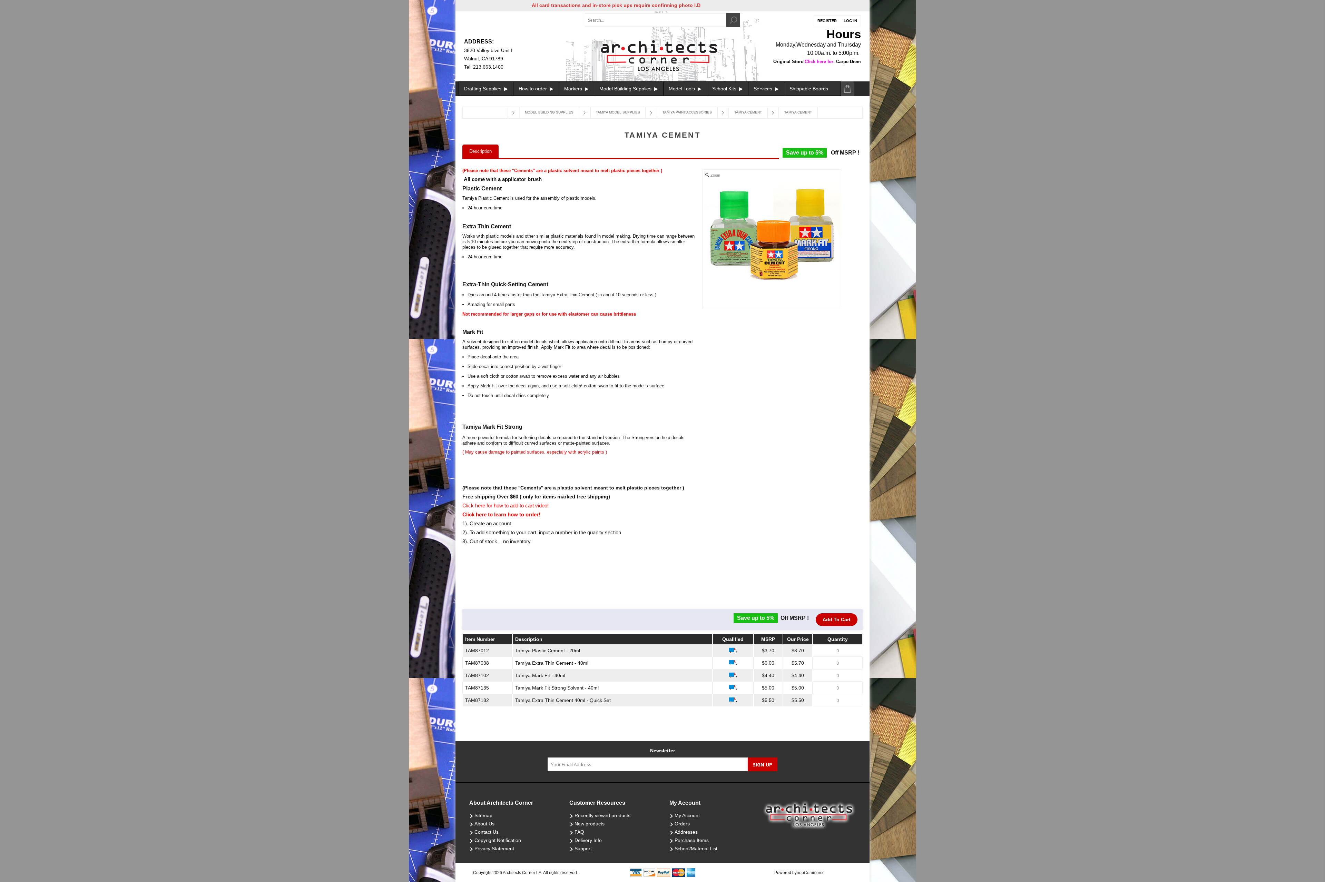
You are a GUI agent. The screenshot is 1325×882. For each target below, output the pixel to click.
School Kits (725, 88)
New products (590, 823)
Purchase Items (692, 840)
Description (480, 151)
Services (764, 88)
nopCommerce (811, 872)
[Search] (733, 20)
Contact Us (486, 832)
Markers (573, 88)
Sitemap (483, 815)
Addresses (686, 832)
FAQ (579, 832)
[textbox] (655, 20)
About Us (484, 823)
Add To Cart (837, 619)
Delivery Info (588, 840)
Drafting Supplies (483, 88)
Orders (682, 823)
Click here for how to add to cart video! (505, 505)
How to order (533, 88)
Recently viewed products (602, 815)
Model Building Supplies (626, 88)
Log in (850, 21)
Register (827, 21)
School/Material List (696, 848)
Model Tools (682, 88)
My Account (687, 815)
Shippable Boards (808, 88)
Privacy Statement (494, 848)
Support (583, 848)
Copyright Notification (497, 840)
